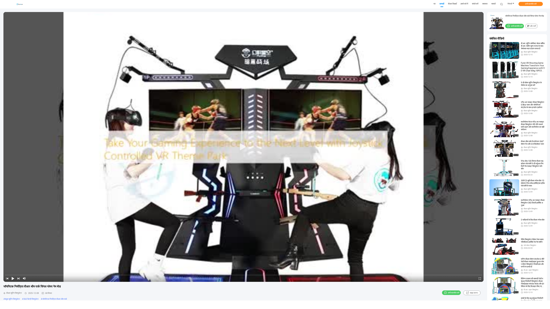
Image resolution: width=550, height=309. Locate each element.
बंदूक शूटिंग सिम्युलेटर (12, 299)
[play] (243, 146)
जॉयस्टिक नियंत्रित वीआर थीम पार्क (54, 299)
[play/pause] (13, 278)
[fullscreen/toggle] (480, 278)
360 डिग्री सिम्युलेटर (31, 299)
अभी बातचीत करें (531, 4)
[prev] (7, 278)
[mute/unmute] (24, 278)
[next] (18, 278)
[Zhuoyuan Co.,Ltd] (19, 4)
